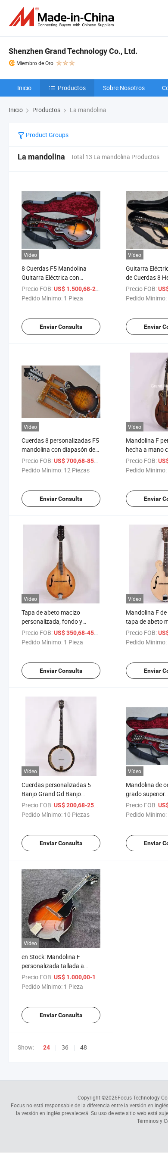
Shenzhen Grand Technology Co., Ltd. (73, 51)
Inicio (24, 88)
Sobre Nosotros (124, 88)
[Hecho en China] (63, 17)
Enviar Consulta (61, 326)
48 (83, 1047)
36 (65, 1047)
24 (46, 1047)
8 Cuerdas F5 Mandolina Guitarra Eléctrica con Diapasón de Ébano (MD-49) (59, 277)
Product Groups (46, 135)
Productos (72, 88)
